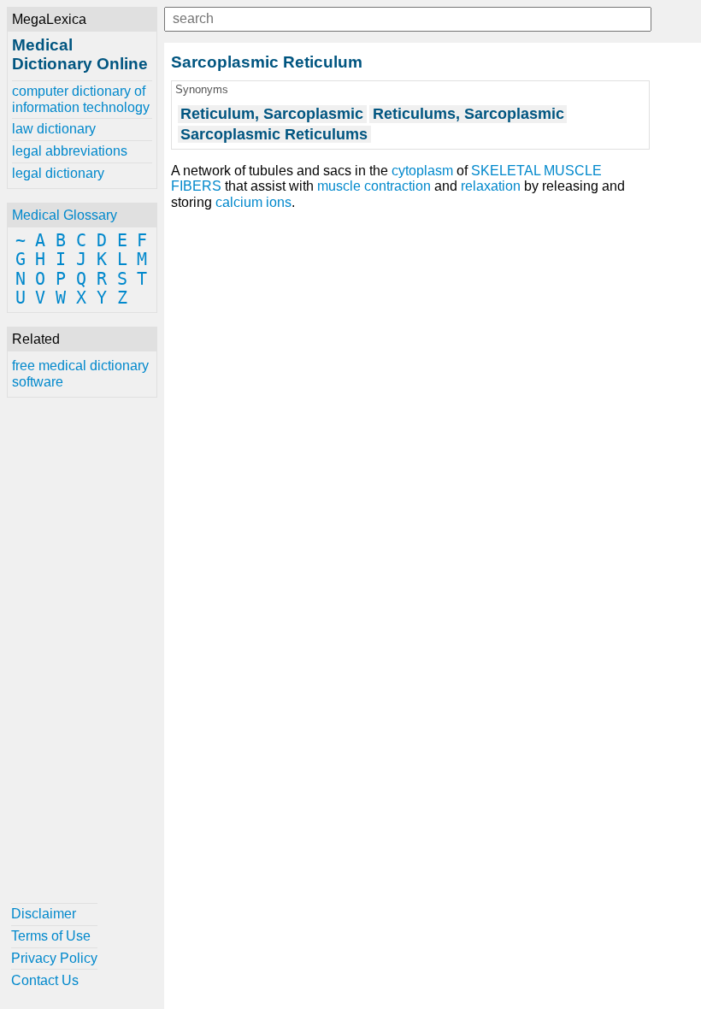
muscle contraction (374, 186)
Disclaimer (43, 913)
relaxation (491, 186)
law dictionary (54, 128)
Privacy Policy (54, 958)
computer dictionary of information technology (81, 99)
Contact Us (45, 980)
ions (279, 202)
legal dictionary (58, 173)
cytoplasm (422, 170)
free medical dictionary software (80, 373)
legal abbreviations (69, 151)
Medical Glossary (64, 215)
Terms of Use (51, 936)
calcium (238, 202)
